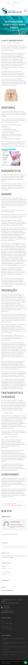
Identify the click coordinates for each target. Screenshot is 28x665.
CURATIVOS (4, 566)
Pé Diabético (6, 649)
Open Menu (25, 11)
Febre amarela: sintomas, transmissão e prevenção (14, 652)
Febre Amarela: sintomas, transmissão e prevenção (14, 646)
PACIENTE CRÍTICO (5, 572)
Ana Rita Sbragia (7, 43)
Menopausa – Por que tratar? (9, 654)
